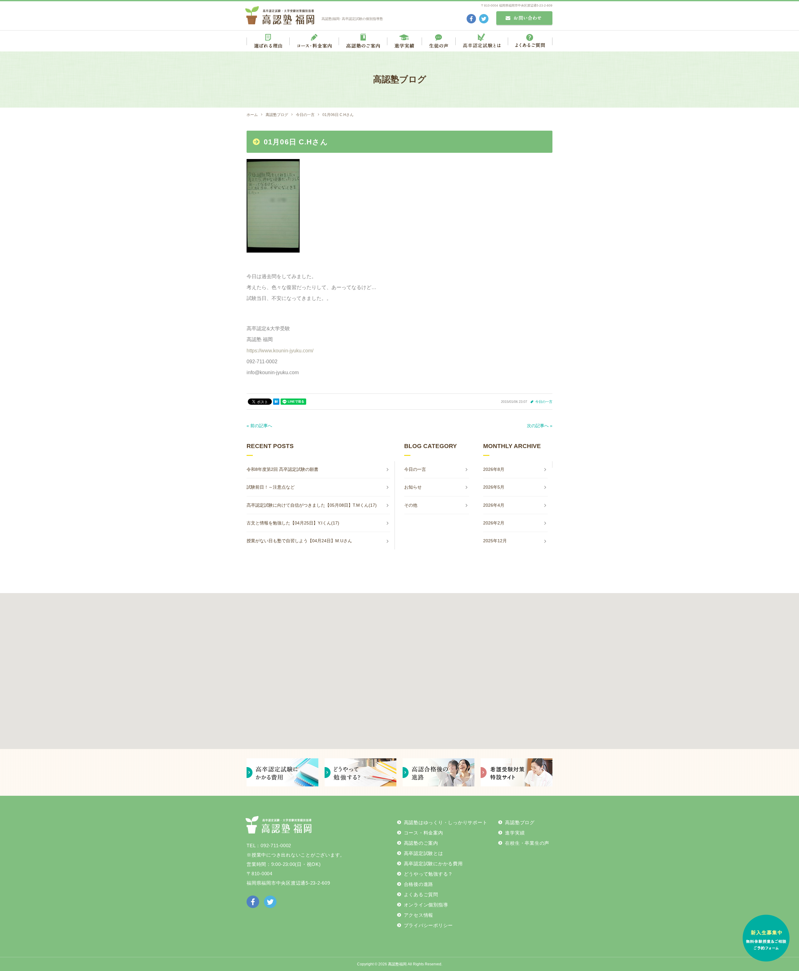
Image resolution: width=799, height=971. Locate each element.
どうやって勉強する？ (428, 874)
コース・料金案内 (423, 832)
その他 (410, 505)
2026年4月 (493, 505)
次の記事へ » (539, 425)
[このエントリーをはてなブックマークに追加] (276, 401)
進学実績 (515, 832)
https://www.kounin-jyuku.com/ (280, 350)
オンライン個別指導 (426, 904)
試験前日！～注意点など (271, 487)
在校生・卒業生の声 (527, 843)
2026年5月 (493, 487)
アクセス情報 (419, 915)
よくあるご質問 (421, 894)
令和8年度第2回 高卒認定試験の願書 (282, 469)
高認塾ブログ (520, 822)
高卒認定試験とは (423, 853)
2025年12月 (495, 540)
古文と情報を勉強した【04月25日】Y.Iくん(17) (293, 522)
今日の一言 (543, 401)
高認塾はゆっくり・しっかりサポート (446, 822)
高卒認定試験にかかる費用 (433, 863)
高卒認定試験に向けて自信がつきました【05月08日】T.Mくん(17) (312, 505)
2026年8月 (493, 469)
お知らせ (413, 487)
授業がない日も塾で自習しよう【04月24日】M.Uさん (299, 540)
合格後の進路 (419, 884)
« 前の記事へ (259, 425)
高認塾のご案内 (421, 843)
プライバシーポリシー (428, 925)
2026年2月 (493, 522)
